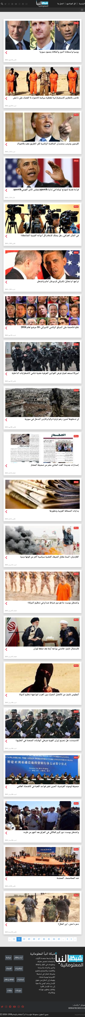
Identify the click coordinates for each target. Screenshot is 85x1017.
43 (59, 939)
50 (24, 939)
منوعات (18, 990)
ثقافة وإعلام (9, 979)
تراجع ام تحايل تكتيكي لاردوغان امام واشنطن (58, 281)
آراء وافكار (18, 957)
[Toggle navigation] (82, 10)
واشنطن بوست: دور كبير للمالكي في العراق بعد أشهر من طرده (51, 832)
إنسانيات (20, 979)
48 (34, 939)
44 (54, 939)
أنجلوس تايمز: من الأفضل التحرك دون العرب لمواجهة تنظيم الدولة (49, 694)
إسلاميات (18, 968)
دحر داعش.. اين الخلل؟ (68, 924)
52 (14, 939)
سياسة (8, 957)
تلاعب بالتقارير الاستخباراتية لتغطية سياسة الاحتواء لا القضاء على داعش (46, 98)
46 (44, 939)
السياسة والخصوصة (80, 1014)
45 (49, 939)
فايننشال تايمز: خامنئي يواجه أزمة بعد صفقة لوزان (56, 648)
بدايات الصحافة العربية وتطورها (64, 511)
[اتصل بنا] (26, 4)
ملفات (9, 990)
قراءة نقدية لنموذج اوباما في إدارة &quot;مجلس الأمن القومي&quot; (46, 189)
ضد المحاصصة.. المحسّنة (68, 878)
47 (39, 939)
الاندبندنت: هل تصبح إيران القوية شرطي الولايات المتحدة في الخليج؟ (47, 740)
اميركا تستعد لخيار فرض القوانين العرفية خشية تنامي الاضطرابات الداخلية (45, 373)
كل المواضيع (71, 3)
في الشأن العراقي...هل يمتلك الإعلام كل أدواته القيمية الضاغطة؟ (50, 235)
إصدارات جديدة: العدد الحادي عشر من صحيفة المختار (55, 465)
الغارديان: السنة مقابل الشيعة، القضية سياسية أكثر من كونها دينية (49, 557)
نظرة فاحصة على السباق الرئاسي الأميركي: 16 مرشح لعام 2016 (50, 327)
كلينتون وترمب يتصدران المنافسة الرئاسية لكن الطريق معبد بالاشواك (48, 143)
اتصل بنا (60, 3)
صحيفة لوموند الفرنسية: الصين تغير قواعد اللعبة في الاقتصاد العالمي (48, 786)
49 (29, 939)
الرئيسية (82, 3)
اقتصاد (9, 968)
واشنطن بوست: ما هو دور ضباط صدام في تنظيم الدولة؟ (53, 603)
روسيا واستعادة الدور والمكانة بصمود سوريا (59, 52)
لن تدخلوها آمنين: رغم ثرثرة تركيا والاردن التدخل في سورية (52, 419)
